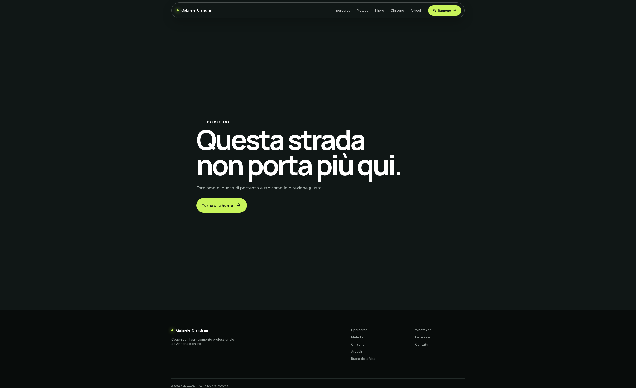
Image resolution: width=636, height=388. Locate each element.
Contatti (421, 344)
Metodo (363, 10)
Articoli (416, 10)
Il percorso (342, 10)
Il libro (379, 10)
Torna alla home (217, 205)
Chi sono (397, 10)
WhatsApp (423, 330)
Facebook (423, 337)
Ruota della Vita (363, 359)
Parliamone (442, 10)
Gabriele (197, 10)
